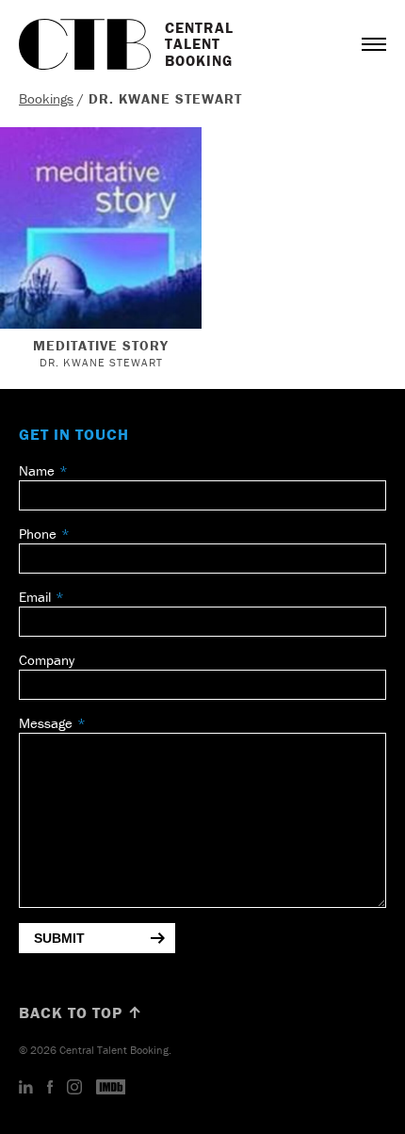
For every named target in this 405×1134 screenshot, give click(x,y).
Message (46, 723)
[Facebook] (50, 1087)
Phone (38, 534)
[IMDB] (111, 1087)
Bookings (46, 98)
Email (35, 597)
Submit (59, 938)
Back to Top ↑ (81, 1012)
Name (37, 470)
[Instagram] (74, 1087)
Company (46, 660)
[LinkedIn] (26, 1087)
